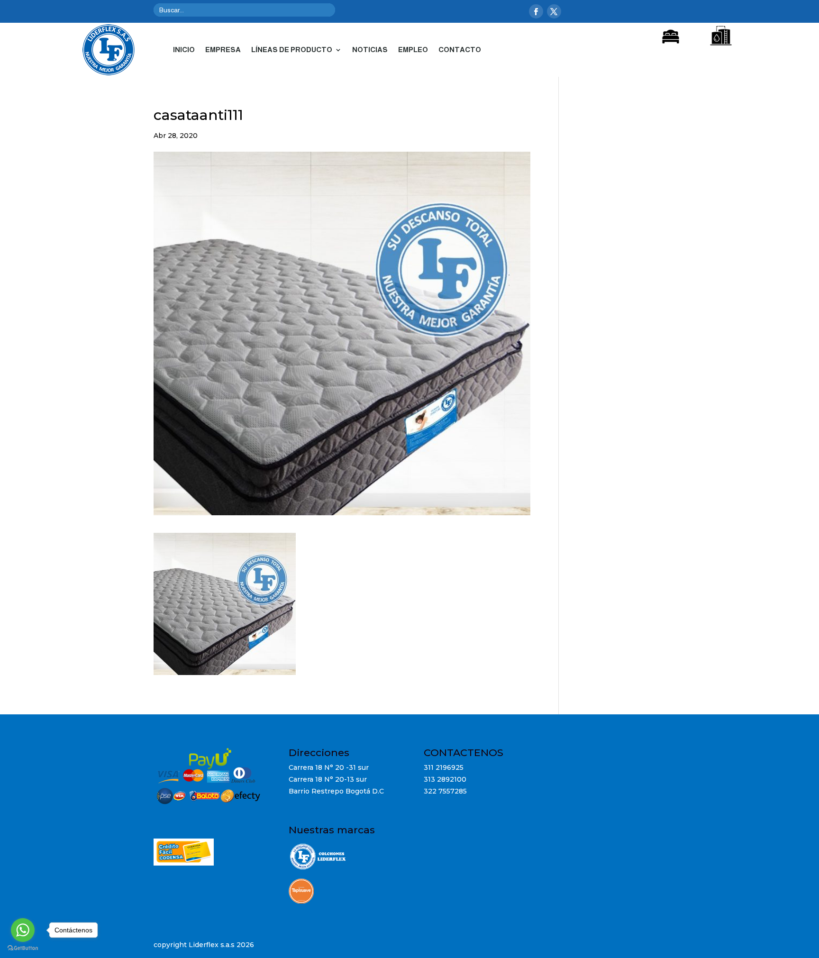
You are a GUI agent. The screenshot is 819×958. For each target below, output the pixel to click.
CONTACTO (459, 50)
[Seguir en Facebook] (536, 11)
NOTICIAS (370, 50)
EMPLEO (413, 50)
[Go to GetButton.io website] (23, 948)
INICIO (184, 50)
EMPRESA (223, 50)
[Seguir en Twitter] (554, 11)
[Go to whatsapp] (23, 930)
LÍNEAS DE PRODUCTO (291, 50)
